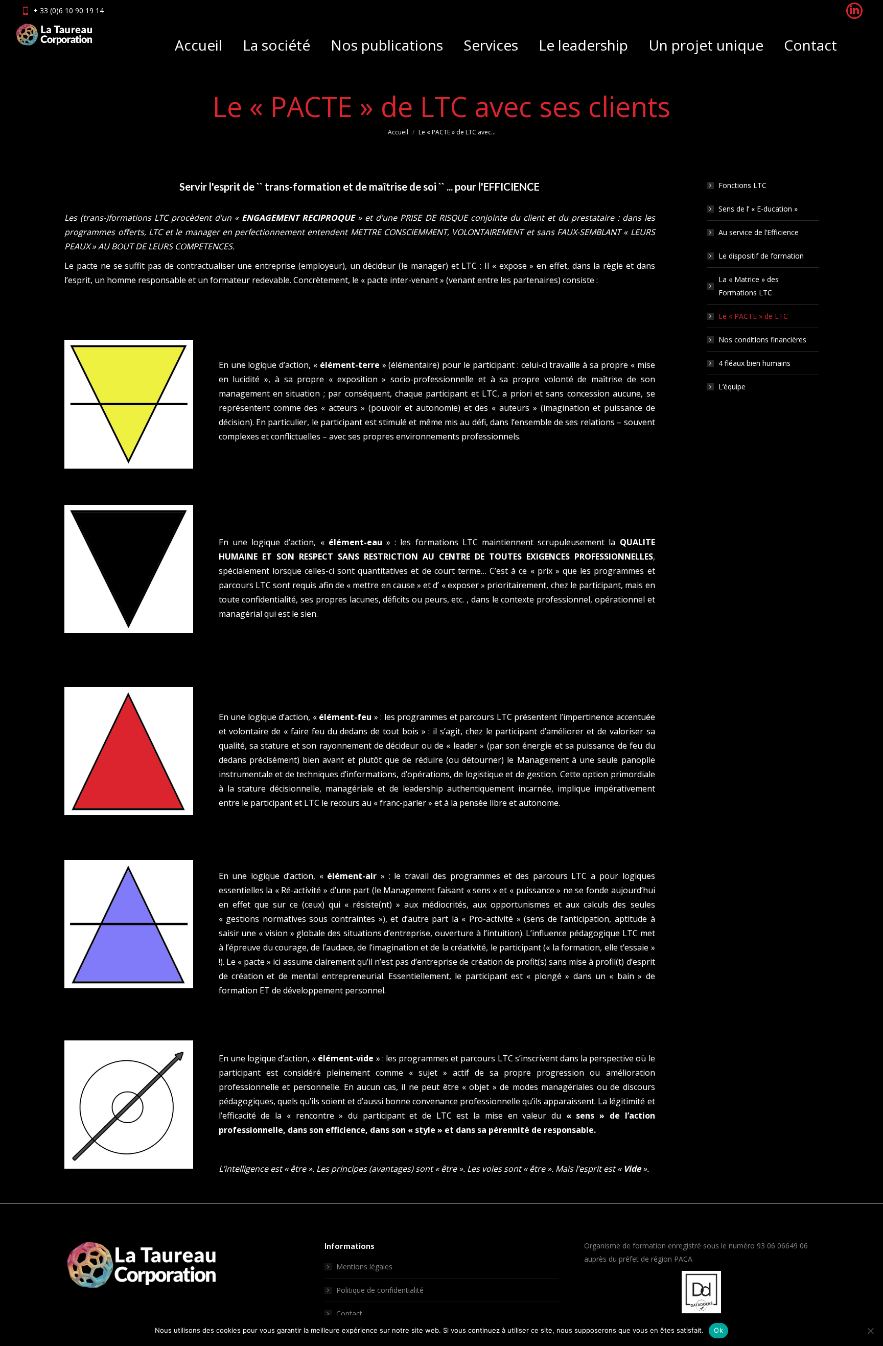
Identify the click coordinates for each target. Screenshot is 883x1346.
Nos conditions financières (762, 339)
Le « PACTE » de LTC (753, 316)
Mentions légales (364, 1266)
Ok (718, 1330)
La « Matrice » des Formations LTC (748, 285)
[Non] (870, 1331)
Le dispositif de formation (761, 256)
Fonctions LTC (742, 185)
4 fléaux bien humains (754, 363)
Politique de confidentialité (380, 1290)
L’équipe (732, 386)
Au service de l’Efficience (758, 232)
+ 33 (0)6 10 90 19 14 (68, 10)
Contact (349, 1313)
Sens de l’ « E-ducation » (758, 209)
